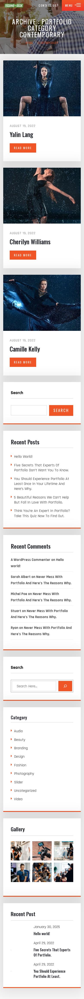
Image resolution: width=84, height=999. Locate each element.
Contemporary (48, 42)
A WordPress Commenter (30, 559)
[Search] (65, 686)
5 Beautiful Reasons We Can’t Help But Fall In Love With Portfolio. (41, 500)
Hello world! (23, 456)
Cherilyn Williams (30, 241)
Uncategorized (25, 790)
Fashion (20, 765)
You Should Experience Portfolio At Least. (49, 974)
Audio (18, 731)
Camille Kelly (25, 348)
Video (18, 799)
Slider (18, 782)
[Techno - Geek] (14, 5)
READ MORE (23, 148)
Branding (21, 748)
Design (19, 756)
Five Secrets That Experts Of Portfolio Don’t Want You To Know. (41, 468)
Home (29, 42)
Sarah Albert (21, 576)
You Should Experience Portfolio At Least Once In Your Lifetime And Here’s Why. (41, 483)
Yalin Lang (21, 134)
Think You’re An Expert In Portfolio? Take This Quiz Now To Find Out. (42, 513)
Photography (24, 773)
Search (17, 393)
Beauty (19, 739)
